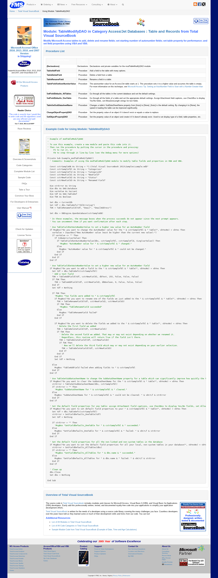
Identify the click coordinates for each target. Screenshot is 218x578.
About (113, 4)
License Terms (24, 235)
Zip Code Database (50, 558)
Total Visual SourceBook (28, 11)
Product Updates (100, 554)
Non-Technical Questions (136, 549)
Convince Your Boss (24, 195)
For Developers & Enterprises (24, 202)
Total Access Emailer (17, 558)
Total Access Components (18, 554)
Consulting (96, 4)
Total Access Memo (16, 561)
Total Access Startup (17, 565)
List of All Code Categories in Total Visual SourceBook (75, 526)
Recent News (166, 555)
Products (30, 4)
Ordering (47, 4)
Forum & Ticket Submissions (104, 549)
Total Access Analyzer (17, 551)
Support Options (100, 551)
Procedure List (55, 51)
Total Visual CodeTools (51, 553)
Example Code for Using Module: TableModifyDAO (78, 129)
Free (78, 4)
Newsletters (168, 564)
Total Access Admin (16, 549)
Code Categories (24, 165)
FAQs (24, 183)
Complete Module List (24, 171)
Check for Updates (24, 229)
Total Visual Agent (49, 551)
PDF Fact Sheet (24, 154)
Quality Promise (167, 562)
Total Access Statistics (17, 568)
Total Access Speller (16, 563)
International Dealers (135, 554)
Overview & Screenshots (24, 159)
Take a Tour (24, 189)
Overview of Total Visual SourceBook (69, 494)
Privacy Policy (117, 575)
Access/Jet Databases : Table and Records (144, 31)
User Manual (23, 208)
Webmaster (126, 575)
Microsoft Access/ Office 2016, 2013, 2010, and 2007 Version (24, 50)
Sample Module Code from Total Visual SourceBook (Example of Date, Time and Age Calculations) (94, 529)
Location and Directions (136, 551)
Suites (12, 570)
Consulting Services (165, 552)
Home (12, 11)
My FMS (131, 556)
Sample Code (24, 177)
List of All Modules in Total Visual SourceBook (72, 522)
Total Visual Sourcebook (73, 503)
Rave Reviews (24, 128)
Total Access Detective (17, 556)
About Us (165, 549)
